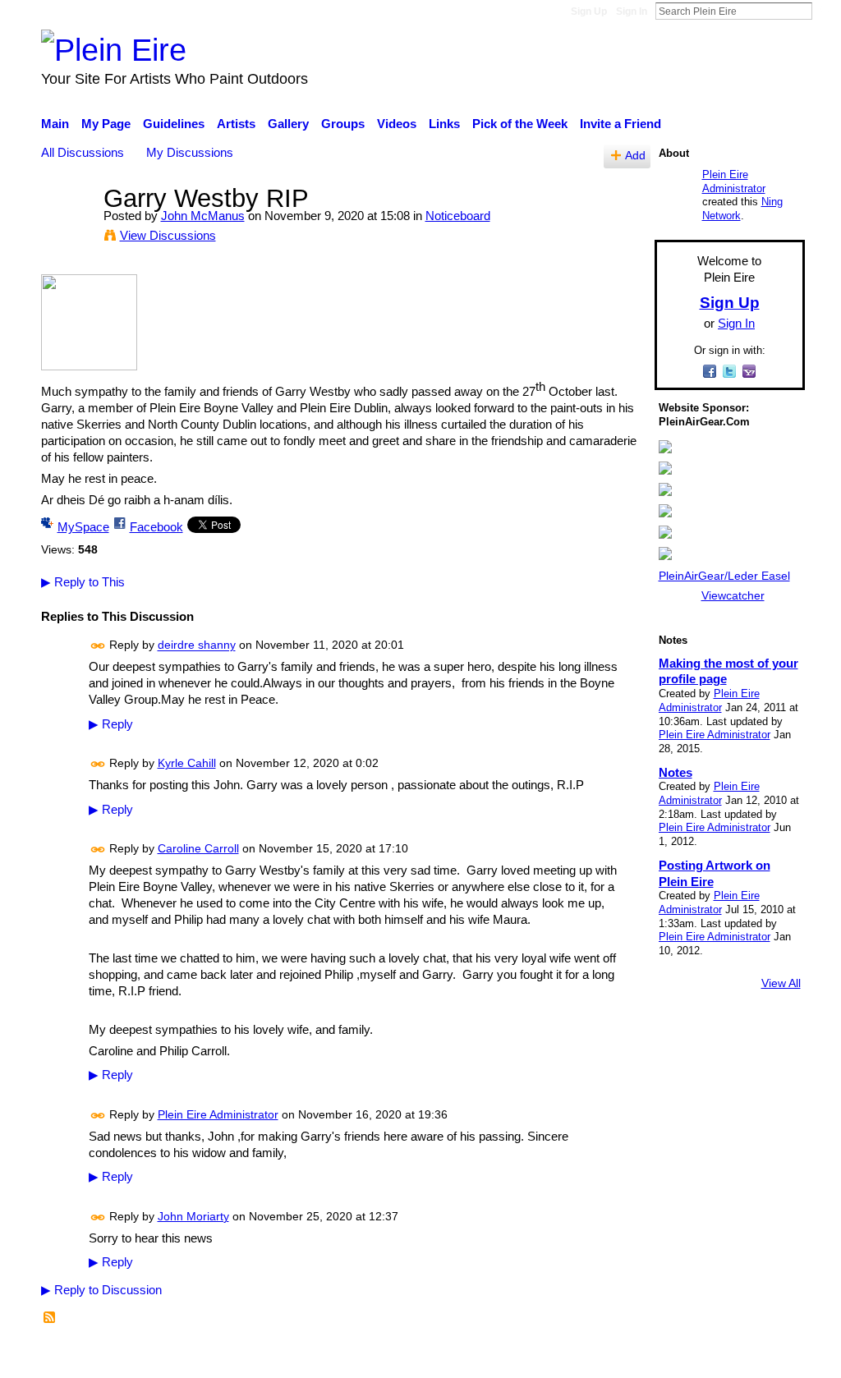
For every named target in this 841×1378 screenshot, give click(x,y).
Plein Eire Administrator (218, 1114)
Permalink (98, 646)
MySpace (83, 527)
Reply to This (83, 582)
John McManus (203, 216)
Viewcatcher (733, 595)
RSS (50, 1318)
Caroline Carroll (198, 848)
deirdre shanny (197, 645)
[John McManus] (67, 229)
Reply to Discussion (101, 1290)
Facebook (156, 527)
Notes (675, 772)
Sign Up (589, 11)
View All (781, 983)
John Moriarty (193, 1216)
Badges (574, 1356)
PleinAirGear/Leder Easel (724, 575)
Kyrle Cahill (187, 762)
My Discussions (189, 152)
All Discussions (82, 152)
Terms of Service (759, 1356)
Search (825, 10)
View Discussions (168, 235)
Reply (111, 724)
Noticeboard (457, 216)
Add (635, 155)
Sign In (631, 11)
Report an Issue (654, 1356)
